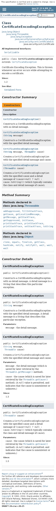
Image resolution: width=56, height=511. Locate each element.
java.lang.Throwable (17, 34)
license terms (32, 4)
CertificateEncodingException (19, 15)
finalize (27, 242)
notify (19, 245)
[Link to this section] (39, 97)
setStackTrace (32, 226)
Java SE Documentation (20, 479)
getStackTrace (26, 217)
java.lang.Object (11, 31)
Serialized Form (12, 90)
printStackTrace (12, 223)
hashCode (8, 245)
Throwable (30, 152)
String (8, 135)
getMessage (9, 217)
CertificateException (24, 62)
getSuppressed (11, 220)
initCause (27, 220)
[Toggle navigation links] (4, 9)
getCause (8, 214)
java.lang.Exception (21, 36)
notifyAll (31, 245)
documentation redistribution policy (22, 504)
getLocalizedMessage (27, 214)
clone (6, 242)
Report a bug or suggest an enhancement (21, 474)
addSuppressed (11, 211)
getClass (39, 242)
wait (41, 245)
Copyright (6, 496)
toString (48, 226)
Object (28, 236)
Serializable (11, 52)
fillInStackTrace (32, 211)
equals (15, 242)
